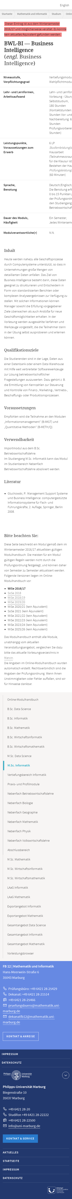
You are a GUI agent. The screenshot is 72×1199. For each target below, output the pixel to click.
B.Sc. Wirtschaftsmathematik (25, 747)
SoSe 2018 (14, 593)
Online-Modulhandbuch (22, 700)
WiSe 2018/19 (16, 598)
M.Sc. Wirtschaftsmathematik (26, 878)
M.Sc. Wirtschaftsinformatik (24, 869)
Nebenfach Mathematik (23, 822)
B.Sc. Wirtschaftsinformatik (24, 737)
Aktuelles (11, 1152)
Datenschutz (12, 1063)
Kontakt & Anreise (20, 1036)
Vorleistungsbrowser (20, 953)
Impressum (10, 1054)
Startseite (7, 14)
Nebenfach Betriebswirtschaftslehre (31, 794)
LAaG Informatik (17, 888)
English (64, 5)
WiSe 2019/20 (16, 602)
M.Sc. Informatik (19, 765)
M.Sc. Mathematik (18, 859)
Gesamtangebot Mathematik (26, 944)
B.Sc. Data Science (19, 709)
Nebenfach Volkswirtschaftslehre (29, 841)
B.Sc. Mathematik (18, 728)
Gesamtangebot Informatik (24, 935)
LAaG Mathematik (18, 897)
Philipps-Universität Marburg (17, 1075)
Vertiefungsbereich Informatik (27, 775)
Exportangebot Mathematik (25, 916)
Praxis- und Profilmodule (23, 784)
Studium (56, 14)
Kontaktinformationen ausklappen (65, 1075)
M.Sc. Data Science (19, 756)
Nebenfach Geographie (23, 812)
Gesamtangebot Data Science (26, 925)
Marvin (8, 658)
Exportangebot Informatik (24, 906)
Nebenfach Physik (19, 831)
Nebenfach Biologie (20, 803)
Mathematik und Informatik (32, 14)
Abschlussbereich (19, 850)
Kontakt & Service (20, 1139)
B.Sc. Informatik (17, 718)
